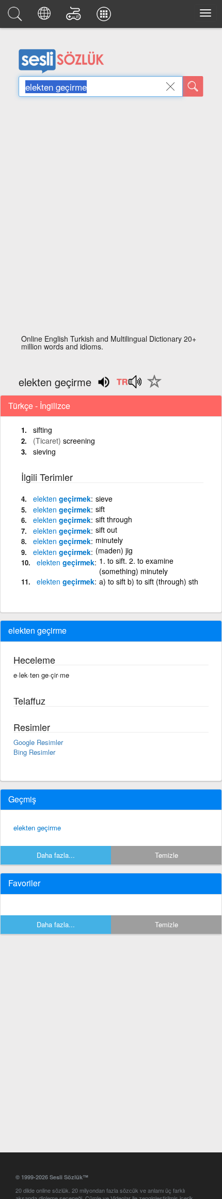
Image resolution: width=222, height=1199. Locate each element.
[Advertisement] (111, 218)
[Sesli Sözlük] (16, 17)
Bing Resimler (34, 752)
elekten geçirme (37, 827)
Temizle (166, 855)
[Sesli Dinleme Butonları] (128, 385)
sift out (106, 529)
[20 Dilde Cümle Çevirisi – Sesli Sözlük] (45, 17)
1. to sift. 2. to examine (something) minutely (136, 565)
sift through (114, 519)
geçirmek (62, 498)
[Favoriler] (151, 387)
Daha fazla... (56, 855)
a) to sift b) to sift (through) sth (148, 581)
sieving (44, 451)
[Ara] (193, 86)
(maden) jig (114, 550)
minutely (109, 540)
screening (79, 440)
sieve (104, 498)
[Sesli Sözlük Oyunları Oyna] (75, 17)
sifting (42, 430)
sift (100, 509)
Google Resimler (38, 742)
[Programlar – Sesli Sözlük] (105, 17)
